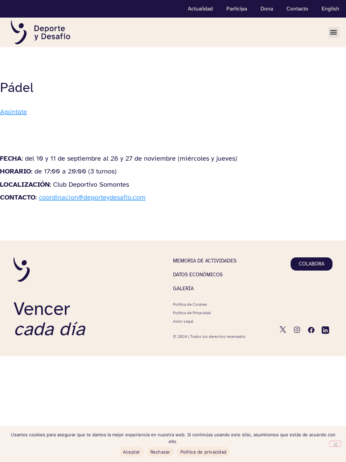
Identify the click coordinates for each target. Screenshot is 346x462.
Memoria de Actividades (205, 261)
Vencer (49, 319)
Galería (183, 288)
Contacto (297, 8)
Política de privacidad (203, 452)
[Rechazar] (335, 444)
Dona (267, 8)
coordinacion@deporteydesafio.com (92, 197)
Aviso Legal (183, 321)
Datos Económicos (198, 275)
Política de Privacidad (192, 312)
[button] (333, 32)
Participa (236, 8)
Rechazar (160, 452)
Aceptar (131, 452)
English (330, 8)
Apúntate (13, 112)
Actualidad (200, 8)
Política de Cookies (190, 304)
